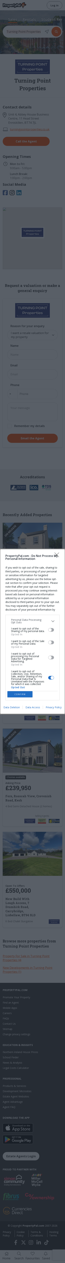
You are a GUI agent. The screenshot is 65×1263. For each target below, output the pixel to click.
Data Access (32, 707)
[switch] (51, 630)
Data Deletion (11, 707)
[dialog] (32, 631)
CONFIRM (20, 694)
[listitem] (32, 621)
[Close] (58, 556)
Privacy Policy (54, 707)
